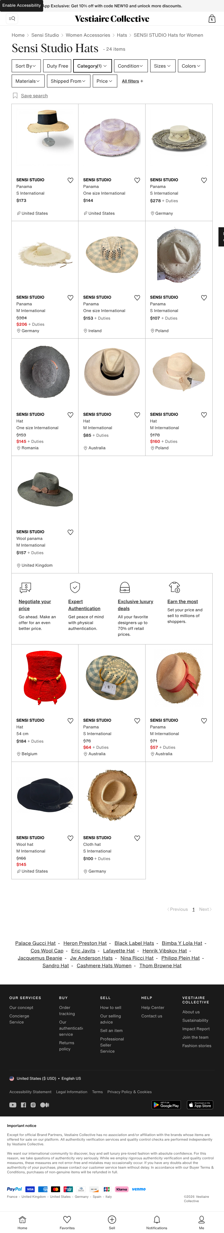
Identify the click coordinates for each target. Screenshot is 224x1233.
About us (191, 1012)
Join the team (195, 1037)
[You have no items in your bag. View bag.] (212, 19)
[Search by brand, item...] (12, 18)
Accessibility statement (30, 1092)
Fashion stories (196, 1046)
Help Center (152, 1008)
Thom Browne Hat (160, 965)
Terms (97, 1092)
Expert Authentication (84, 605)
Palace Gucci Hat (35, 943)
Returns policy (66, 1046)
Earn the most (182, 601)
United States (60, 1197)
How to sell (110, 1008)
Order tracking (67, 1011)
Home (18, 34)
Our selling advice (110, 1019)
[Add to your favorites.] (70, 180)
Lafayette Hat (119, 950)
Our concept (21, 1008)
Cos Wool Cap (47, 950)
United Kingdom (34, 1197)
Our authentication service (73, 1028)
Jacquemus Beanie (40, 958)
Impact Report (196, 1029)
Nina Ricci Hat (137, 958)
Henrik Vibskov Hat (165, 950)
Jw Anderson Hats (91, 958)
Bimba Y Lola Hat (182, 943)
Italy (109, 1197)
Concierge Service (19, 1019)
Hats (122, 34)
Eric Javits (83, 950)
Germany (82, 1197)
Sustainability (195, 1020)
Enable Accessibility (21, 5)
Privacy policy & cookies (129, 1092)
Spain (97, 1197)
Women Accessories (88, 34)
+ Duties (170, 201)
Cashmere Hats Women (104, 965)
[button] (212, 19)
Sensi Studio (45, 34)
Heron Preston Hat (85, 943)
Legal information (71, 1092)
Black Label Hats (134, 943)
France (12, 1197)
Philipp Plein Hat (180, 958)
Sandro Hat (56, 965)
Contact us (151, 1016)
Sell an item (111, 1031)
